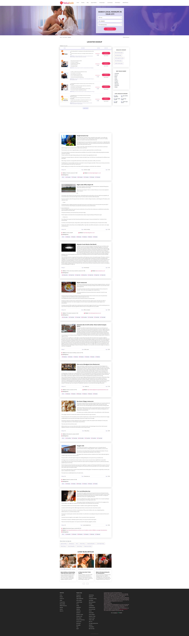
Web (77, 543)
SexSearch (78, 612)
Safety (61, 600)
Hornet (90, 610)
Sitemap (61, 607)
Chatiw (77, 605)
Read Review (106, 55)
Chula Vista (117, 85)
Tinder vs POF (91, 619)
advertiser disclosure (123, 609)
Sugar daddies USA (124, 96)
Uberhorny (78, 610)
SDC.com (90, 621)
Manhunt (90, 625)
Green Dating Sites (71, 546)
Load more (85, 108)
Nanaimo (116, 82)
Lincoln (116, 79)
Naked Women (125, 2)
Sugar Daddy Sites (79, 598)
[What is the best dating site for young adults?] (103, 561)
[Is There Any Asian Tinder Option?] (85, 561)
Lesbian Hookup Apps (119, 63)
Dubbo (116, 77)
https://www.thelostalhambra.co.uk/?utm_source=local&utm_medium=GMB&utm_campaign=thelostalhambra (86, 530)
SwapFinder (78, 607)
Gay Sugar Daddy (123, 99)
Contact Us (62, 598)
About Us (61, 610)
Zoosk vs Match (92, 614)
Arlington (116, 80)
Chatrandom (91, 612)
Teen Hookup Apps (118, 60)
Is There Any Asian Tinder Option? (84, 573)
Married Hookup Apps (119, 52)
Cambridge (117, 73)
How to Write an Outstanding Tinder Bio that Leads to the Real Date (68, 573)
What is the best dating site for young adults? (102, 573)
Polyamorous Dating (87, 546)
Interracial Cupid (92, 609)
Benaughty (78, 625)
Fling (77, 626)
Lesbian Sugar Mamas (124, 102)
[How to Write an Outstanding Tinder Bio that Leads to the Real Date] (68, 561)
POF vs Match (78, 618)
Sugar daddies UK (116, 96)
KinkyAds (90, 603)
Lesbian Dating (79, 602)
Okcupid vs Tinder (79, 614)
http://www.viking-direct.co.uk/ (88, 232)
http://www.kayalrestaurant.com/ (95, 313)
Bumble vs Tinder (92, 616)
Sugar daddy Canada (117, 99)
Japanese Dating (64, 543)
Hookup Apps (101, 2)
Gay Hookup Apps (118, 55)
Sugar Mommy (115, 102)
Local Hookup (110, 2)
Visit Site (106, 53)
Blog (87, 2)
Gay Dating (91, 600)
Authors (61, 609)
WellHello (78, 609)
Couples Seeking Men (91, 543)
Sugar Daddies (93, 2)
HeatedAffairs (91, 605)
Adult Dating (91, 595)
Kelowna (116, 74)
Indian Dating (63, 546)
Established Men (92, 607)
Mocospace (78, 623)
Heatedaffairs (91, 626)
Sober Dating (82, 543)
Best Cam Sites (91, 628)
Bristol (116, 76)
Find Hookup (117, 2)
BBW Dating (78, 596)
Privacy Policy (62, 602)
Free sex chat (78, 621)
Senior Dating (79, 546)
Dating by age (71, 543)
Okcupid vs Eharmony (80, 619)
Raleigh (116, 86)
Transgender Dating (92, 598)
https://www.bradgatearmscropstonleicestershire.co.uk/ (97, 389)
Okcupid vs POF (79, 616)
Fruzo (77, 603)
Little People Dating (100, 543)
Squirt (77, 628)
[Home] (67, 3)
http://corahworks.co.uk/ (100, 270)
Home (78, 2)
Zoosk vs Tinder (92, 618)
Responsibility (62, 603)
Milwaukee (117, 83)
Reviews (82, 2)
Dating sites (78, 595)
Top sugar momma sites (93, 623)
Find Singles (110, 29)
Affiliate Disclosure (63, 605)
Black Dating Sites (92, 602)
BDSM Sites (91, 596)
